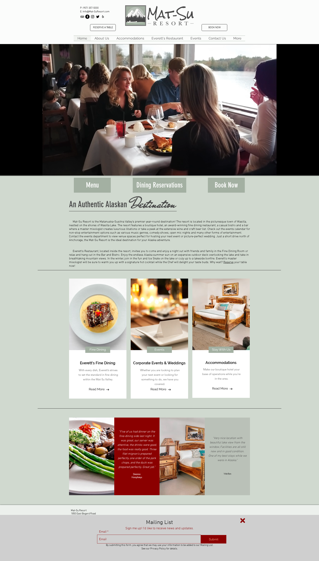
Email (103, 531)
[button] (242, 520)
